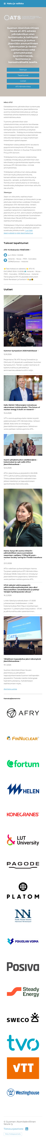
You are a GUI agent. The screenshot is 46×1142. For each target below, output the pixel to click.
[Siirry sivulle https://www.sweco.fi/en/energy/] (23, 1017)
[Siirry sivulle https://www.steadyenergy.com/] (23, 992)
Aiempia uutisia (10, 689)
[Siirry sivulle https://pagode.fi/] (23, 865)
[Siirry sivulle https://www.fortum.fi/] (23, 764)
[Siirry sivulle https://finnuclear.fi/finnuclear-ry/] (23, 738)
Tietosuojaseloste (13, 1129)
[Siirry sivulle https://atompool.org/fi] (23, 916)
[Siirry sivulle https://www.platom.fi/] (23, 890)
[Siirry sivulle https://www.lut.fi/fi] (23, 840)
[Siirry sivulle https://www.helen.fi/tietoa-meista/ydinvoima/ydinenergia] (23, 789)
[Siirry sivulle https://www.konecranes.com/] (23, 814)
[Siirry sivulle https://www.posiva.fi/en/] (23, 966)
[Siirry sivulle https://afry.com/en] (23, 713)
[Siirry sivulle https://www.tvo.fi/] (23, 1043)
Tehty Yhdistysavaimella (13, 1134)
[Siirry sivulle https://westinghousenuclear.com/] (23, 1092)
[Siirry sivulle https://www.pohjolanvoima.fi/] (23, 941)
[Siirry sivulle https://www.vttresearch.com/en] (23, 1068)
